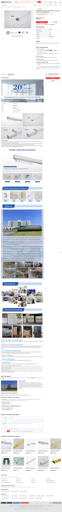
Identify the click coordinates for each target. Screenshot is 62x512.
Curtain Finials (18, 480)
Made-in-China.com (26, 506)
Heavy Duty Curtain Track (15, 491)
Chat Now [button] (55, 22)
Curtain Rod (19, 399)
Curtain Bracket (48, 478)
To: (5, 420)
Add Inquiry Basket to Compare (18, 35)
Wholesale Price (37, 505)
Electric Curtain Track (4, 478)
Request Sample (51, 24)
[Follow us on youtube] (57, 502)
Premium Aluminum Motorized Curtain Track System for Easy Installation (17, 468)
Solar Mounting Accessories (50, 482)
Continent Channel (42, 505)
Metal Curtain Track (14, 498)
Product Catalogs (14, 476)
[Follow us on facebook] (53, 502)
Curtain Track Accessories (23, 498)
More (2, 499)
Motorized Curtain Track (5, 491)
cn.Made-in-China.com (40, 506)
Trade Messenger (16, 502)
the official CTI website (23, 377)
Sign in (60, 2)
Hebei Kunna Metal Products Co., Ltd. (43, 13)
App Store (3, 502)
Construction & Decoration (8, 6)
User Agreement (36, 508)
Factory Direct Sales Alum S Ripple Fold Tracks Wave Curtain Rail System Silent (43, 468)
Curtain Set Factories (32, 495)
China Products (16, 505)
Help (44, 4)
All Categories (4, 4)
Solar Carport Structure (19, 400)
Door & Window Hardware (17, 6)
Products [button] (16, 1)
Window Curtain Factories (23, 495)
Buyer (40, 4)
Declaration (41, 508)
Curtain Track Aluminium (5, 498)
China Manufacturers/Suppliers (23, 505)
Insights (51, 505)
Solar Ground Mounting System (10, 400)
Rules (60, 4)
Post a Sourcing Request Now (28, 431)
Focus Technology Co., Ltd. (24, 508)
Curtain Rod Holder (24, 399)
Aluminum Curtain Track (50, 495)
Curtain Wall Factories (14, 495)
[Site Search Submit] (39, 2)
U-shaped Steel (33, 482)
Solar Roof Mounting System (12, 399)
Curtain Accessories (4, 480)
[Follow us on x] (54, 502)
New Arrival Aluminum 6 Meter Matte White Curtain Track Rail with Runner (43, 451)
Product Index (47, 505)
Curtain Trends (31, 498)
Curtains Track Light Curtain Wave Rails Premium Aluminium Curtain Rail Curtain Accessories (6, 451)
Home (2, 6)
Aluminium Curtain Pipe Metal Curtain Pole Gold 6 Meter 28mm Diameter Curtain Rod (55, 468)
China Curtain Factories (5, 495)
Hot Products (11, 505)
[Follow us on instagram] (56, 502)
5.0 (49, 75)
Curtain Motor (18, 478)
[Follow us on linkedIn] (60, 502)
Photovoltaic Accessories (32, 399)
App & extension (49, 4)
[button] (36, 1)
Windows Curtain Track (41, 495)
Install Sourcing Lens (25, 502)
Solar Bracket (25, 400)
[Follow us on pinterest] (59, 502)
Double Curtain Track (24, 491)
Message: (4, 423)
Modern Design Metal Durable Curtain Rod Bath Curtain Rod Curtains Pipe (17, 451)
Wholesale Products (31, 505)
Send (8, 431)
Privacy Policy (46, 508)
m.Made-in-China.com (33, 506)
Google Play (9, 502)
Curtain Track (24, 6)
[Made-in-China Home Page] (6, 2)
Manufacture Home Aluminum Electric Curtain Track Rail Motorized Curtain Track (31, 451)
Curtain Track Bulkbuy (38, 498)
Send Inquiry (42, 22)
